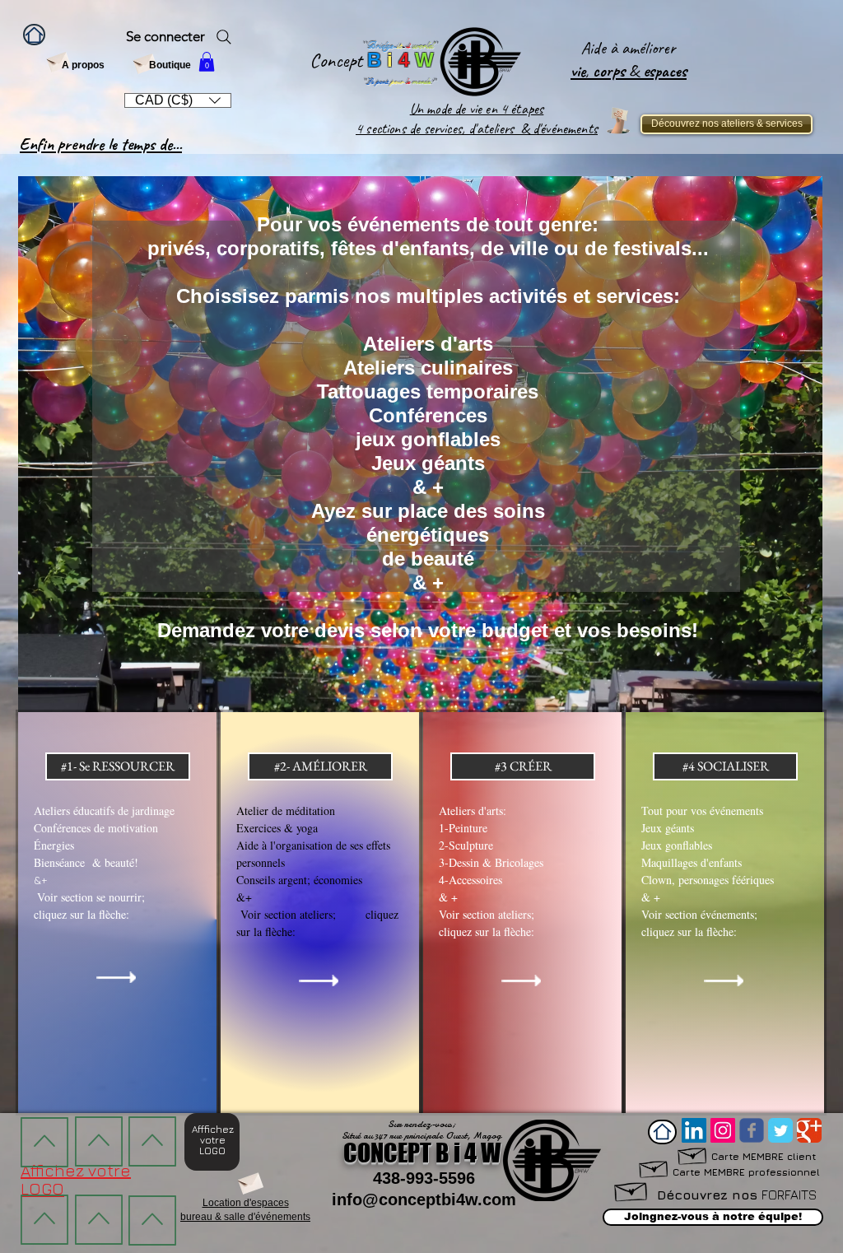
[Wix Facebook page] (751, 1130)
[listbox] (177, 100)
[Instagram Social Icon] (722, 1130)
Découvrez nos (737, 1194)
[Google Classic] (809, 1130)
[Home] (34, 34)
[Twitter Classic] (780, 1130)
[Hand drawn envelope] (654, 1167)
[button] (206, 62)
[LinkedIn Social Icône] (694, 1130)
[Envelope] (58, 60)
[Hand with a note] (617, 120)
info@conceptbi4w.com (424, 1199)
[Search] (224, 37)
